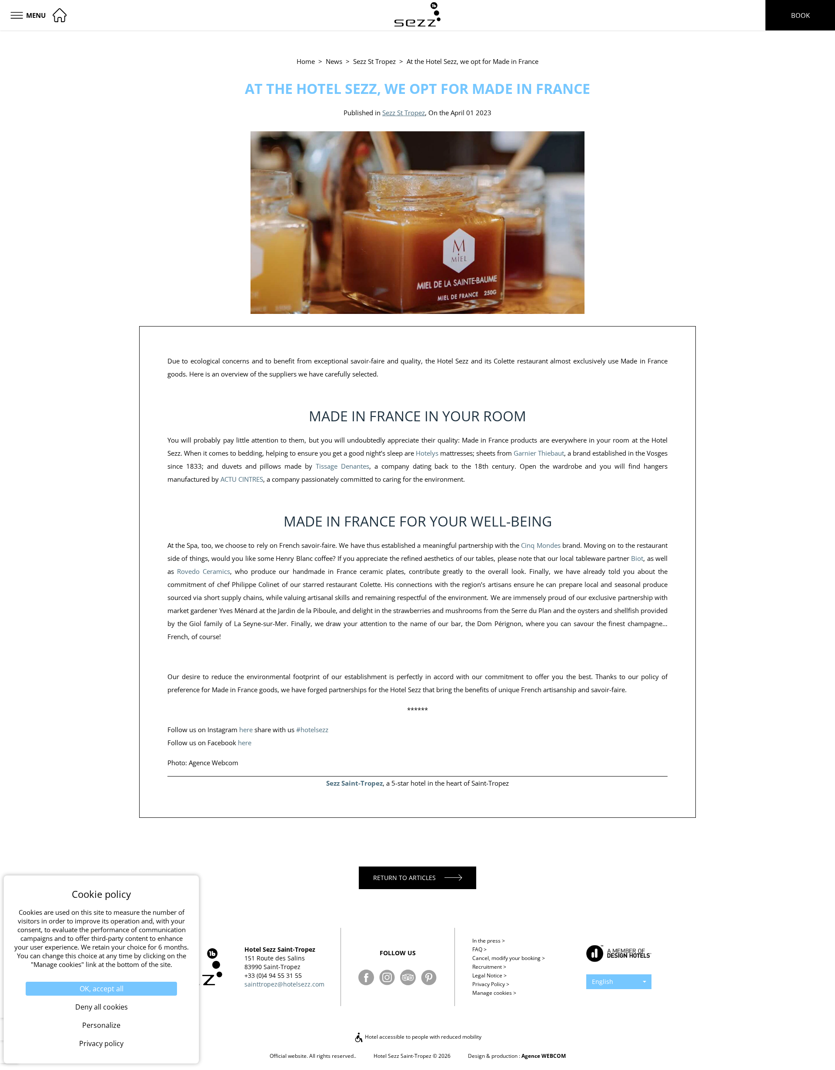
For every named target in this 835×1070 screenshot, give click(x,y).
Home (306, 61)
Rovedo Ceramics (203, 571)
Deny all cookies (101, 1007)
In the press (488, 940)
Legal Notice (489, 975)
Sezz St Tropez (374, 61)
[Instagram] (387, 977)
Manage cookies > (494, 993)
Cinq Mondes (540, 545)
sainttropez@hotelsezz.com (284, 984)
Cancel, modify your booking (508, 958)
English (602, 981)
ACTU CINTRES (241, 479)
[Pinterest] (429, 977)
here (246, 729)
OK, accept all (102, 988)
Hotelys (427, 453)
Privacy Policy (490, 984)
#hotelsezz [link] (312, 729)
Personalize (101, 1025)
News (334, 61)
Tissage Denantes (342, 466)
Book (800, 15)
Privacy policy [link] (101, 1043)
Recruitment (489, 966)
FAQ (479, 949)
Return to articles (404, 877)
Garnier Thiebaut (539, 453)
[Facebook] (366, 977)
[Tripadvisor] (408, 977)
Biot (637, 558)
